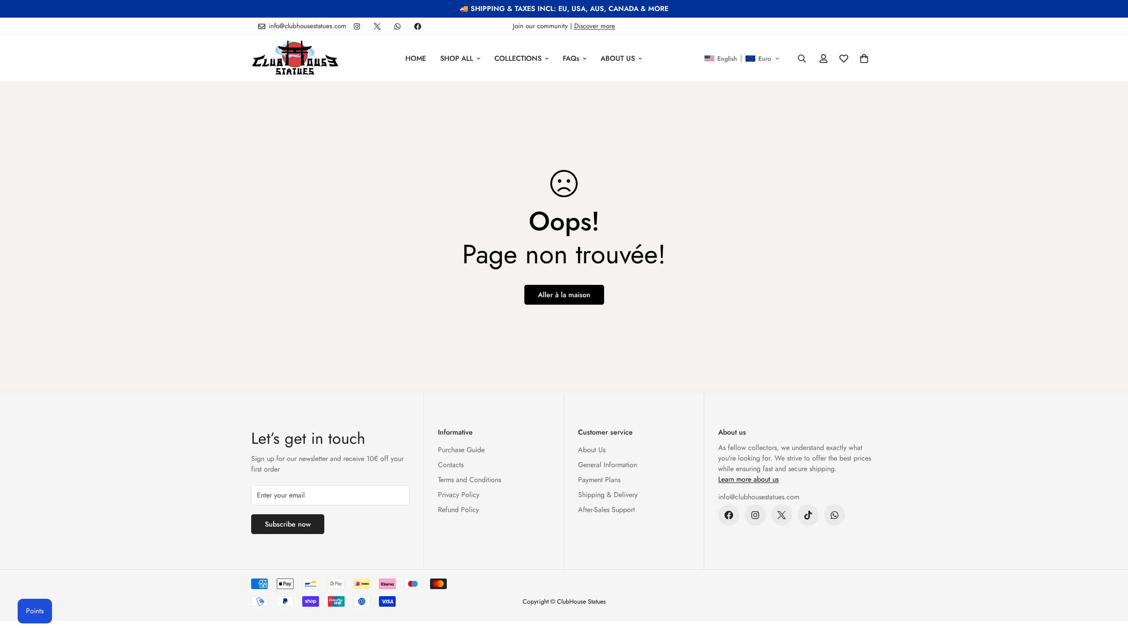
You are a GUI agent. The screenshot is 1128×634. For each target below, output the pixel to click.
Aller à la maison (564, 295)
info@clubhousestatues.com (758, 497)
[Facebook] (417, 26)
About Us (591, 450)
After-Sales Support (606, 510)
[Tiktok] (808, 515)
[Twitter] (377, 26)
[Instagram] (356, 26)
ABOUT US (618, 58)
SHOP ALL (456, 58)
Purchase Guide (461, 450)
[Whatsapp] (397, 26)
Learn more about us (748, 479)
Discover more (594, 26)
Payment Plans (599, 480)
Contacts (451, 465)
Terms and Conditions (469, 480)
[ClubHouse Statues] (295, 58)
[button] (742, 59)
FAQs (571, 58)
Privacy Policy (458, 495)
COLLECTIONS (518, 58)
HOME (415, 58)
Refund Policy (458, 510)
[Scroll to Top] (1111, 586)
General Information (607, 465)
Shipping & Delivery (608, 495)
